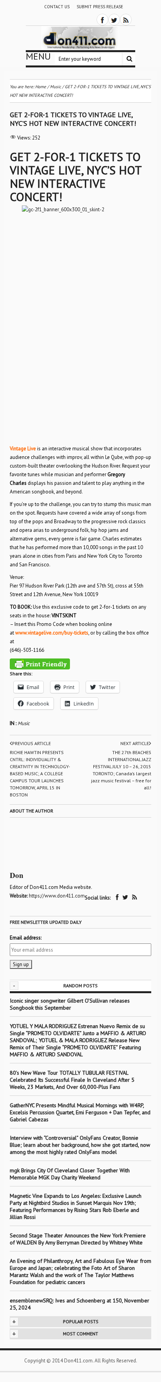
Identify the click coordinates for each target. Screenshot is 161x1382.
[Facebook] (102, 19)
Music (24, 723)
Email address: (25, 937)
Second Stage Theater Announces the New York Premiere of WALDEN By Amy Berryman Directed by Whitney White (78, 1239)
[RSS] (126, 19)
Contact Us (57, 6)
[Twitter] (114, 19)
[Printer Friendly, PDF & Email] (40, 663)
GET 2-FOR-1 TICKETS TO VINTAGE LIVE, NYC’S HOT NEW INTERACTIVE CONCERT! (75, 176)
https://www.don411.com (57, 895)
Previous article (31, 743)
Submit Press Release (100, 6)
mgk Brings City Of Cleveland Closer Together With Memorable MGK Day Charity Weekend (70, 1174)
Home (40, 86)
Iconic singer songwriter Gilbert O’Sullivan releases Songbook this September (70, 1004)
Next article (134, 743)
